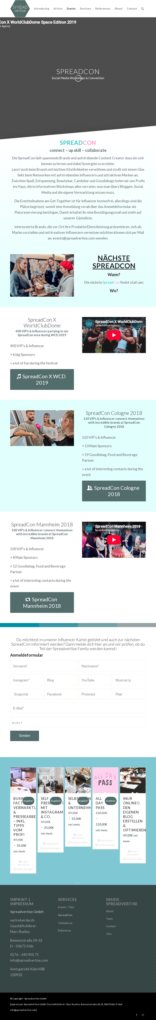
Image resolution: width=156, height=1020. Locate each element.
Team (109, 918)
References (64, 930)
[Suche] (142, 8)
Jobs (109, 933)
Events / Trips (66, 907)
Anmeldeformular (117, 206)
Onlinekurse (65, 923)
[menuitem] (41, 8)
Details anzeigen (24, 869)
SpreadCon (65, 915)
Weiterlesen (52, 843)
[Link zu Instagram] (143, 1015)
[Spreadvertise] (20, 8)
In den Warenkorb (23, 863)
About (110, 911)
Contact (111, 926)
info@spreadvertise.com (29, 960)
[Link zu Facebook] (137, 1015)
